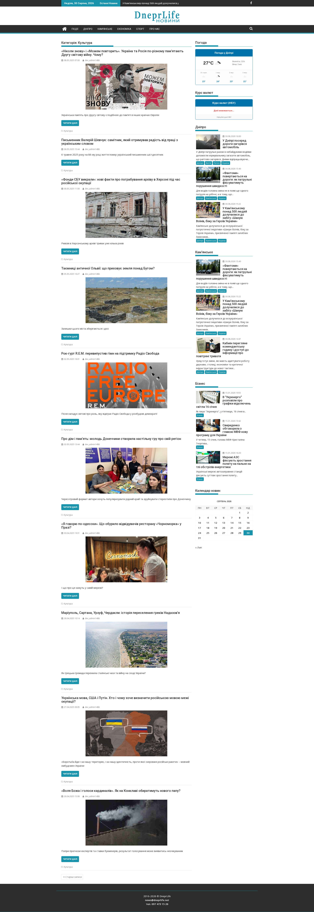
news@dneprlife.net (157, 900)
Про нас (154, 29)
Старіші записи (73, 876)
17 (199, 527)
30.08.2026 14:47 (233, 339)
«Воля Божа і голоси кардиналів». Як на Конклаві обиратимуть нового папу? (120, 791)
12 (215, 522)
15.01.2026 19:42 (233, 421)
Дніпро (87, 29)
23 (248, 527)
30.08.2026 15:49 (233, 168)
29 (239, 532)
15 (239, 522)
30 (248, 532)
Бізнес (200, 415)
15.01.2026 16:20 (233, 452)
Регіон (217, 163)
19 (215, 527)
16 (248, 522)
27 (223, 532)
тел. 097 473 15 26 (157, 904)
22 (239, 527)
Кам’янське (104, 29)
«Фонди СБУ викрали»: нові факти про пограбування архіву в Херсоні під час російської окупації (120, 181)
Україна (225, 163)
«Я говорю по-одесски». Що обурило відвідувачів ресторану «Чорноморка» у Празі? (121, 525)
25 (207, 532)
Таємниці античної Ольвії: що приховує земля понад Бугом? (108, 268)
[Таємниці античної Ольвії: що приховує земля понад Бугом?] (126, 300)
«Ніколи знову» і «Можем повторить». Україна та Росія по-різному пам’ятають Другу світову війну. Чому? (122, 53)
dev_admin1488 (92, 60)
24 (199, 532)
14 (231, 522)
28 (231, 532)
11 (207, 522)
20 (223, 527)
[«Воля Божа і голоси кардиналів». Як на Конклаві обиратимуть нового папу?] (126, 823)
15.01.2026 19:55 (233, 392)
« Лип (198, 547)
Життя (208, 163)
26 (215, 532)
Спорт (140, 29)
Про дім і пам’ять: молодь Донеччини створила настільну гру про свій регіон (121, 439)
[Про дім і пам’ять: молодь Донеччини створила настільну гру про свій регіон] (126, 471)
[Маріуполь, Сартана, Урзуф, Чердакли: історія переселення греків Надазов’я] (126, 645)
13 (223, 522)
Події (74, 29)
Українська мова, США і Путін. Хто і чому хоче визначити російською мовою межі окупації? (125, 699)
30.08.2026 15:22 (233, 204)
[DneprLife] (64, 28)
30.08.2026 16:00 (233, 136)
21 (231, 527)
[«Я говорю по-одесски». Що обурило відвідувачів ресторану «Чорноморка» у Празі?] (126, 559)
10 (199, 522)
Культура (68, 130)
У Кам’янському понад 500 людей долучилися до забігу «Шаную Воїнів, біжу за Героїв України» (179, 3)
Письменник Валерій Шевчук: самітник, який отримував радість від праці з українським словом (119, 142)
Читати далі (70, 123)
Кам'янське (211, 198)
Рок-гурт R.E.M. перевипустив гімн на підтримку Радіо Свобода (110, 353)
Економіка (124, 29)
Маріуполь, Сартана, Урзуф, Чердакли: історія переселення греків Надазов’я (120, 613)
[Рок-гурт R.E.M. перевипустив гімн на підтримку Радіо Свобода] (126, 385)
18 (207, 527)
